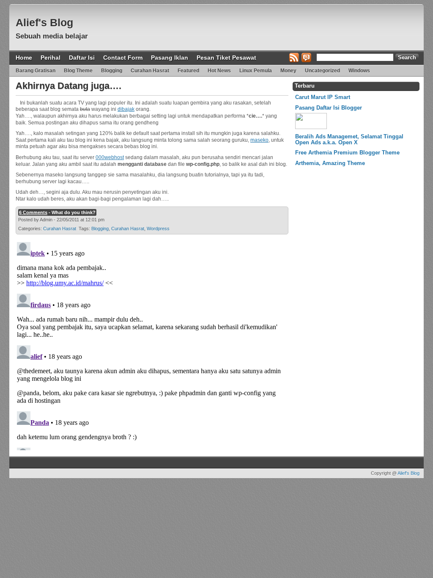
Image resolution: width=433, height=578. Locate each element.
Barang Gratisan (35, 71)
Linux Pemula (255, 71)
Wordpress (158, 228)
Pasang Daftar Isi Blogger (328, 108)
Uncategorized (322, 71)
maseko (259, 140)
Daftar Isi (82, 57)
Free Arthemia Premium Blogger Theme (347, 152)
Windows (359, 71)
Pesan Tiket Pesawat (226, 57)
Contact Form (123, 57)
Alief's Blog (44, 22)
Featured (188, 71)
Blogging (111, 71)
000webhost (110, 157)
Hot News (219, 71)
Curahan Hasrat (150, 71)
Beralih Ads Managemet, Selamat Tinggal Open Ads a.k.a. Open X (349, 139)
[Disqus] (151, 344)
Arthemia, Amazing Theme (330, 163)
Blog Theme (78, 71)
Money (288, 71)
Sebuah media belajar (52, 36)
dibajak (126, 109)
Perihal (50, 57)
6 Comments (33, 212)
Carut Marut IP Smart (322, 97)
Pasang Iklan (169, 57)
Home (24, 57)
